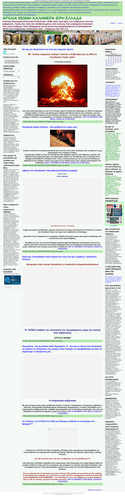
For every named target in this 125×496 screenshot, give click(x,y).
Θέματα (113, 23)
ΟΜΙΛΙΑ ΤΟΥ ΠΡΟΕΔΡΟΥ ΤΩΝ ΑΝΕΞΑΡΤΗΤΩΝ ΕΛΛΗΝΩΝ (49, 171)
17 (113, 60)
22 (108, 62)
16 (111, 60)
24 (113, 62)
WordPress (63, 494)
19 (118, 60)
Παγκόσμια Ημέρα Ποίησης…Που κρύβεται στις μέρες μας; (49, 127)
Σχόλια (120, 23)
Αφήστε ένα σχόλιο (57, 121)
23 (111, 62)
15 (108, 60)
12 (118, 58)
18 (115, 60)
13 (120, 58)
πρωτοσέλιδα (113, 225)
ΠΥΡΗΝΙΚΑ (48, 121)
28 (106, 64)
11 (115, 58)
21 (106, 62)
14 (106, 60)
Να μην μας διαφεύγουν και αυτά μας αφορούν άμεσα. (48, 49)
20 (120, 60)
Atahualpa (69, 494)
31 (113, 64)
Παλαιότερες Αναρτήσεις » (95, 490)
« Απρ (106, 65)
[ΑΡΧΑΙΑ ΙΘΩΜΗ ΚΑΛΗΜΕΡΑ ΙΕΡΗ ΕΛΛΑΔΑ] (62, 38)
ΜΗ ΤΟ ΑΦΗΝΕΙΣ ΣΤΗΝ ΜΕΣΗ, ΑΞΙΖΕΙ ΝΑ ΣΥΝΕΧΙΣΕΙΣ (67, 163)
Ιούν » (111, 65)
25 (115, 62)
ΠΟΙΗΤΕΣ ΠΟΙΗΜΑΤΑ (51, 165)
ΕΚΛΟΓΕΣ (47, 251)
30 (111, 64)
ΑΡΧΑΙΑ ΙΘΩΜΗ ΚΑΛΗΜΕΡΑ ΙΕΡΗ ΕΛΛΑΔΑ (42, 18)
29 (108, 64)
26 (118, 62)
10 (113, 58)
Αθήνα (5, 51)
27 (120, 62)
